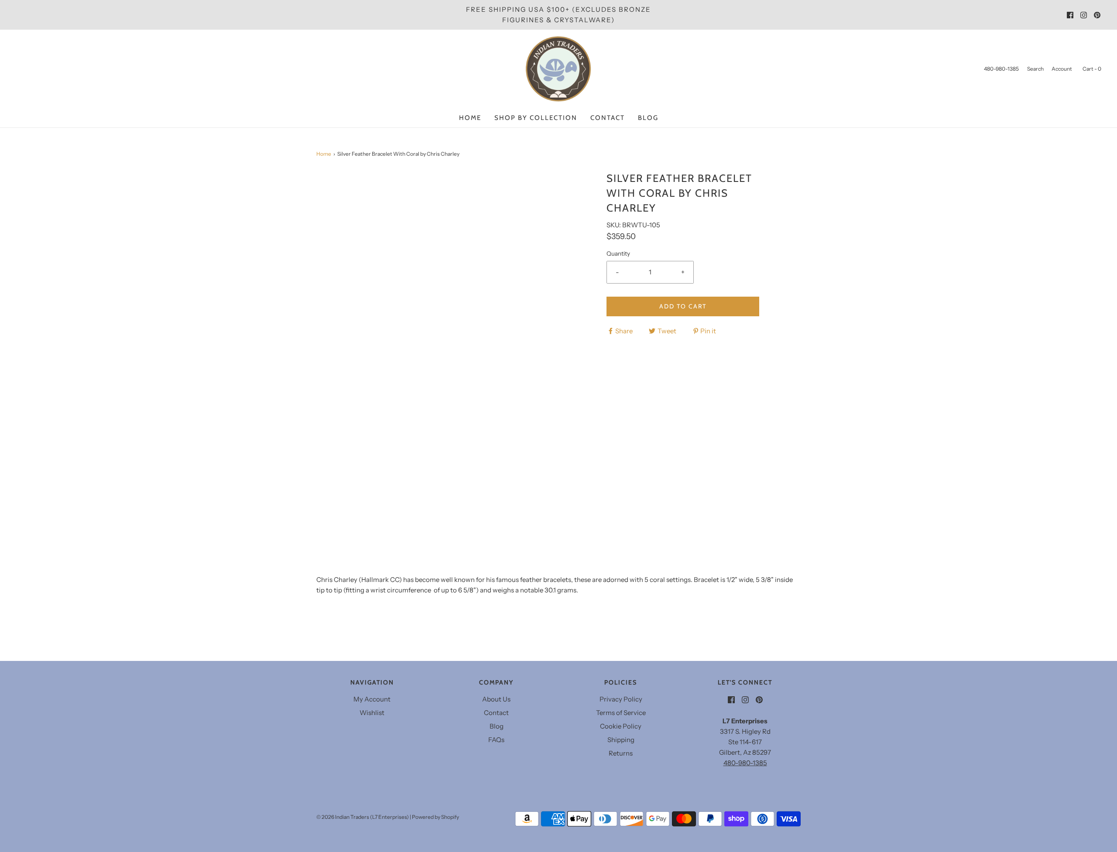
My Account (372, 699)
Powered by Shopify (435, 817)
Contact (607, 118)
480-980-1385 (745, 763)
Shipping (620, 740)
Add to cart (682, 306)
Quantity (618, 253)
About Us (496, 699)
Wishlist (372, 712)
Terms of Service (621, 712)
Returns (621, 753)
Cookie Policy (620, 726)
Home (470, 118)
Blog (648, 118)
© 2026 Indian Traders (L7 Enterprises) (362, 817)
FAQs (496, 740)
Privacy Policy (621, 699)
